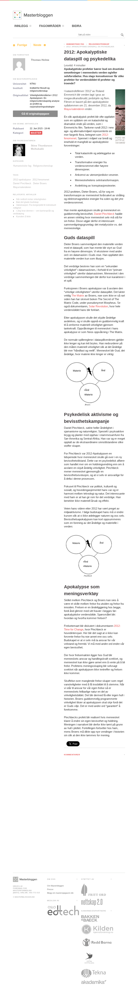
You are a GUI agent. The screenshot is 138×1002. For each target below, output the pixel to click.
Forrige (22, 45)
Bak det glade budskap (27, 202)
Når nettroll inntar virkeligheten (31, 199)
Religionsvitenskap (99, 44)
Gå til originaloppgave (35, 113)
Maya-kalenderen (74, 109)
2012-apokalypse (22, 179)
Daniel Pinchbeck (104, 213)
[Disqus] (94, 805)
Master (36, 132)
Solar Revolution (98, 306)
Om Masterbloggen (55, 886)
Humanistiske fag (75, 44)
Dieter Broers (40, 183)
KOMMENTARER (72, 755)
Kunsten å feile (23, 216)
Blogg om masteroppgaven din (60, 893)
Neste (37, 45)
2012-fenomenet (41, 179)
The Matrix (78, 295)
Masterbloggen (43, 15)
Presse (50, 889)
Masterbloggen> (25, 879)
